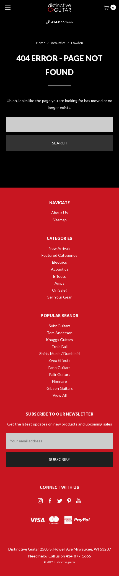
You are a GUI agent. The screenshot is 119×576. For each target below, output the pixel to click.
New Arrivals (60, 248)
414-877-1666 (62, 22)
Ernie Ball (60, 346)
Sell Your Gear (59, 297)
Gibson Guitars (59, 388)
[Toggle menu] (7, 7)
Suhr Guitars (60, 325)
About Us (59, 212)
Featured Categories (59, 255)
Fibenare (59, 381)
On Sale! (59, 290)
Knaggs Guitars (59, 339)
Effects (59, 276)
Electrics (59, 262)
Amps (59, 283)
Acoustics (59, 269)
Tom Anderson (60, 332)
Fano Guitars (59, 367)
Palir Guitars (59, 374)
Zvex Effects (59, 360)
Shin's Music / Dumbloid (59, 353)
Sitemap (60, 219)
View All (60, 395)
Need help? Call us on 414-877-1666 (59, 556)
